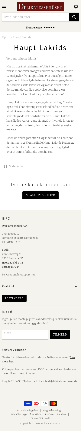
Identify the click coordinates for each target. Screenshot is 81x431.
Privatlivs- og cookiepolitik (26, 414)
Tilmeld (60, 334)
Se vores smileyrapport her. (18, 274)
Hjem (5, 37)
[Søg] (74, 17)
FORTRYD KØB (14, 298)
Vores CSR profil (40, 418)
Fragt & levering (52, 410)
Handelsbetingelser (27, 410)
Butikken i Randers (55, 414)
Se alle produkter (40, 195)
